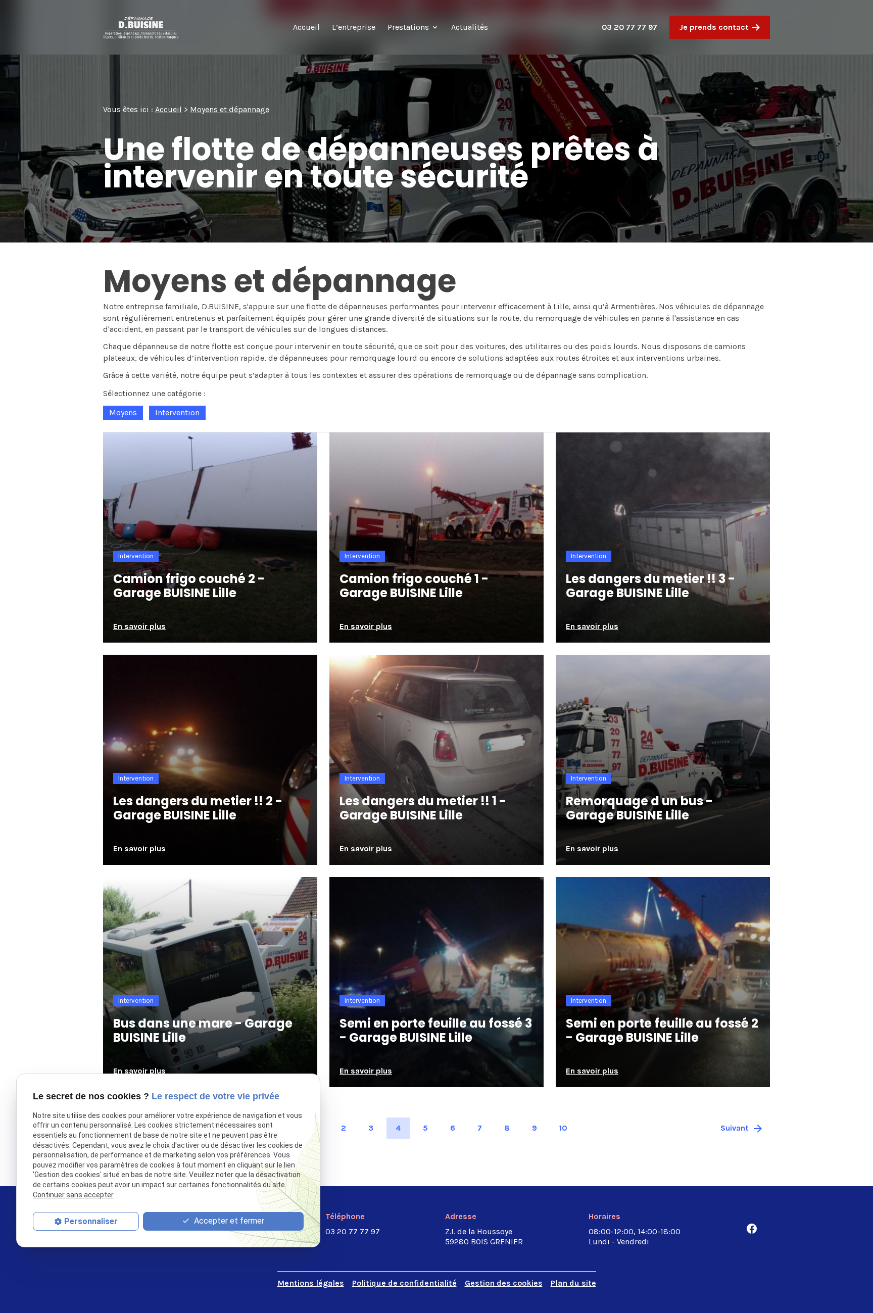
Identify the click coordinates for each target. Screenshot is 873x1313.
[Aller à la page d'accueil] (141, 27)
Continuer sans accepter (73, 1195)
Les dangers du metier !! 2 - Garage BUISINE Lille (197, 808)
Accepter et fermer (228, 1221)
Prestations (408, 27)
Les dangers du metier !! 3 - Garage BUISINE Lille (650, 586)
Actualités (469, 27)
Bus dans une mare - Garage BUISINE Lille (203, 1030)
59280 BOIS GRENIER (484, 1236)
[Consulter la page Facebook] (752, 1229)
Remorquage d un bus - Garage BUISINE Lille (639, 808)
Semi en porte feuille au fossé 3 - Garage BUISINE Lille (436, 1030)
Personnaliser (91, 1221)
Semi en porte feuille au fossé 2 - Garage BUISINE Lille (662, 1030)
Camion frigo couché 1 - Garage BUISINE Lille (414, 586)
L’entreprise (353, 27)
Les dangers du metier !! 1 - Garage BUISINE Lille (423, 808)
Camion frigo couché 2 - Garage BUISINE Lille (189, 586)
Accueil (306, 27)
